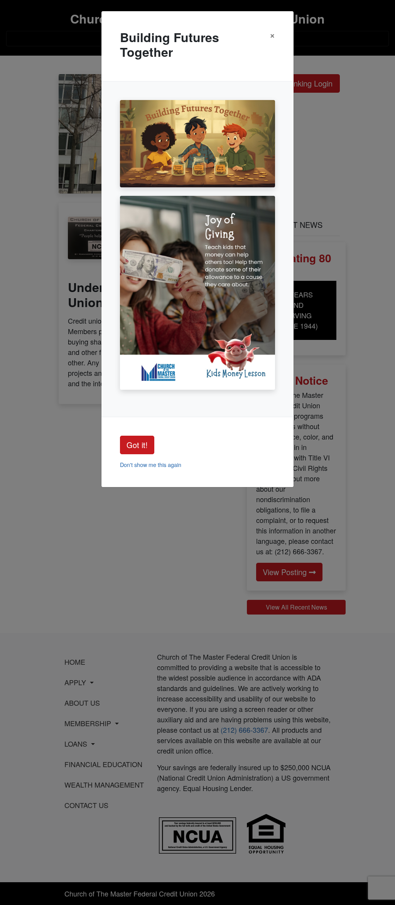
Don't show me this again (150, 464)
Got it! (137, 444)
